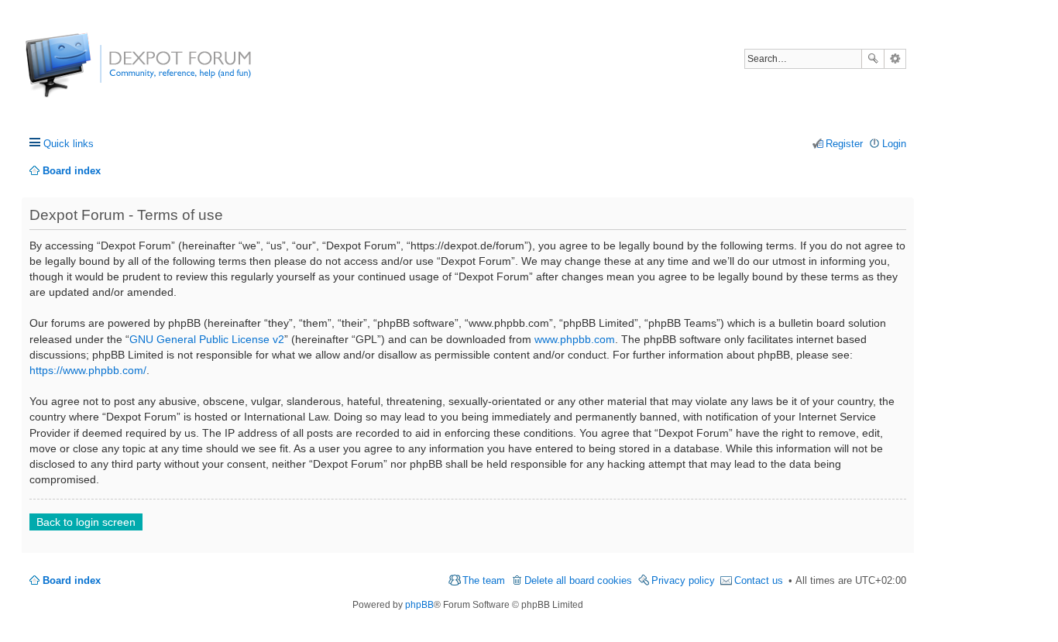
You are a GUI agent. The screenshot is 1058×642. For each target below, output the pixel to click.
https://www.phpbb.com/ (87, 370)
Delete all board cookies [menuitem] (578, 580)
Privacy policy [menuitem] (683, 580)
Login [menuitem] (894, 143)
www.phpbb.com (574, 339)
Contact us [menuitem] (758, 580)
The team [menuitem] (483, 580)
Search (873, 59)
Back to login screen (86, 522)
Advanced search (895, 59)
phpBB (419, 604)
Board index (72, 580)
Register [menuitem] (844, 143)
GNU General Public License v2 (206, 339)
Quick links (68, 143)
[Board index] (83, 73)
